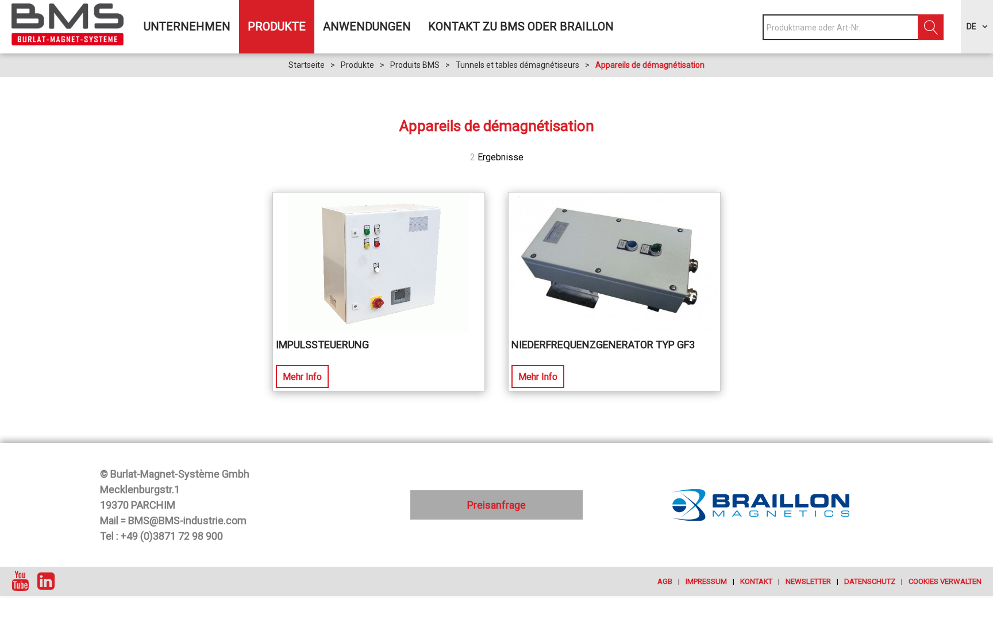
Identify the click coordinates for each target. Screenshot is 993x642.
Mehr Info (302, 376)
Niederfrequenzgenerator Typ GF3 (603, 345)
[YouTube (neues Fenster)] (20, 581)
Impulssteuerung (322, 345)
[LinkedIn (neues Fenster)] (46, 581)
